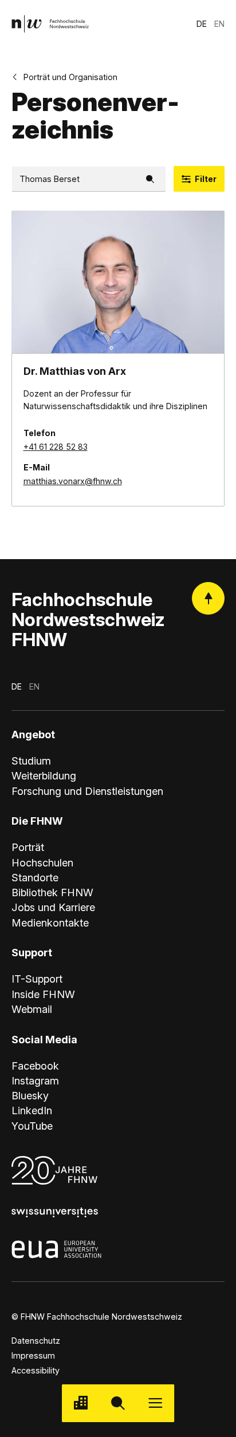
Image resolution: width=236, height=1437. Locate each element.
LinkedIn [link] (31, 1110)
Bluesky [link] (30, 1095)
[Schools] (80, 1403)
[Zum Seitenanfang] (208, 598)
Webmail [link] (31, 1009)
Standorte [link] (34, 877)
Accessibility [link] (35, 1370)
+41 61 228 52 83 (55, 447)
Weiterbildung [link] (43, 775)
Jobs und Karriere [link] (53, 907)
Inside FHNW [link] (43, 994)
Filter (206, 179)
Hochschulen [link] (42, 862)
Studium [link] (31, 760)
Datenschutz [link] (35, 1340)
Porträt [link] (27, 847)
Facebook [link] (35, 1065)
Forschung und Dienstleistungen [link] (87, 791)
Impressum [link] (33, 1355)
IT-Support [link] (36, 978)
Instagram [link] (35, 1080)
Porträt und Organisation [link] (70, 77)
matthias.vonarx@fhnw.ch (72, 481)
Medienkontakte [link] (50, 922)
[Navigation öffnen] (155, 1403)
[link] (50, 24)
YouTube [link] (32, 1125)
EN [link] (219, 24)
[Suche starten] (117, 1403)
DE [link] (201, 24)
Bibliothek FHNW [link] (52, 892)
